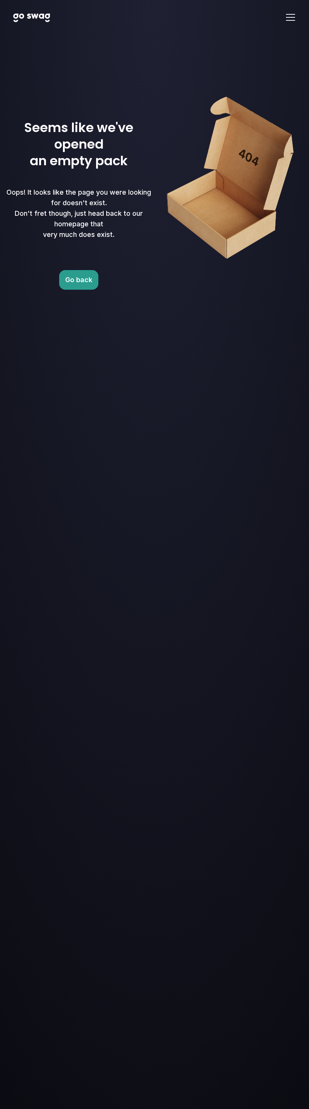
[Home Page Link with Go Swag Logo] (32, 17)
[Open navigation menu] (290, 17)
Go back (78, 280)
